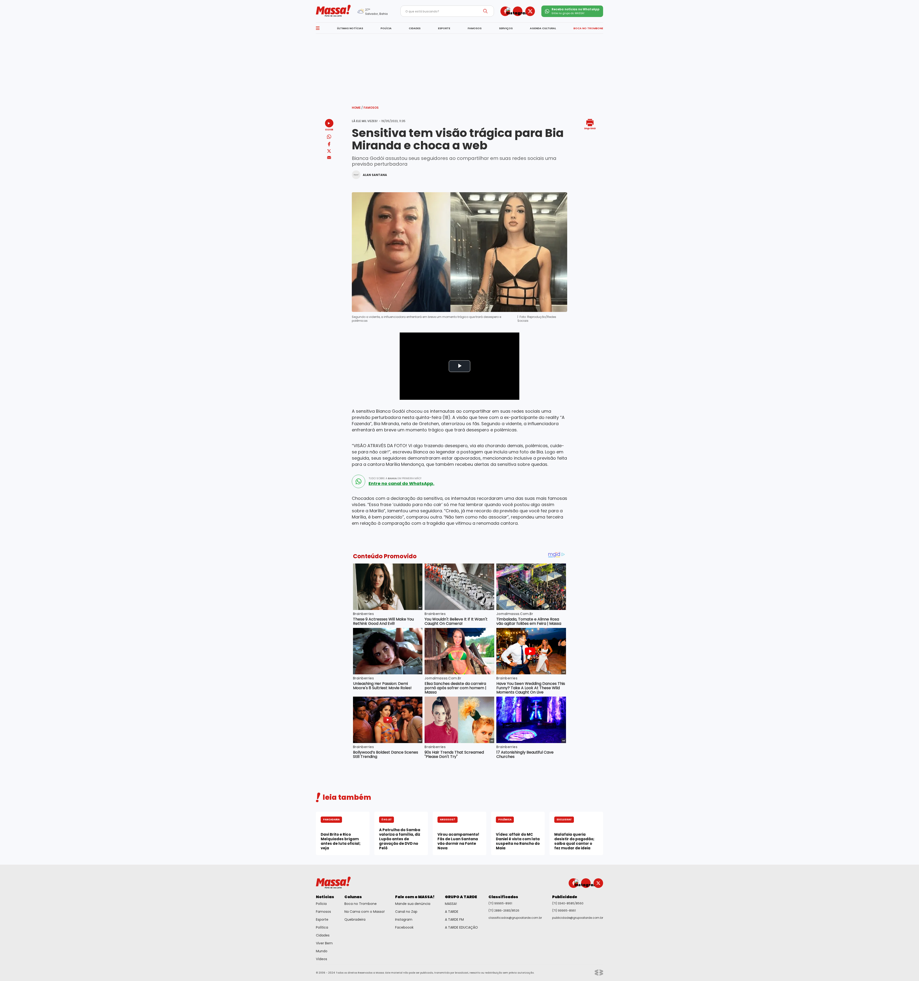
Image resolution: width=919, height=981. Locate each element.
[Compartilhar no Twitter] (329, 151)
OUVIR (329, 129)
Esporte (322, 919)
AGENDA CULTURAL (543, 28)
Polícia (321, 903)
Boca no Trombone (360, 903)
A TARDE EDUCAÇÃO (461, 927)
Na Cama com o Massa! (364, 911)
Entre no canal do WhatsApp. (401, 483)
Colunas (353, 897)
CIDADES (414, 28)
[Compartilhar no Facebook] (329, 145)
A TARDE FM (454, 919)
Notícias (325, 897)
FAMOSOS (475, 28)
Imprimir (590, 128)
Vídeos (321, 959)
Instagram (403, 919)
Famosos (371, 108)
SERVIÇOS (506, 28)
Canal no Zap (406, 911)
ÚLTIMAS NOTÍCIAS (350, 28)
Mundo (321, 951)
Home (357, 108)
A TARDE (451, 911)
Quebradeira (354, 919)
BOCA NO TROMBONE (588, 28)
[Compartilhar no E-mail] (329, 157)
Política (322, 927)
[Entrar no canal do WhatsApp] (358, 481)
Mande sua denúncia (412, 903)
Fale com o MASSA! (415, 897)
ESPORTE (444, 28)
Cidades (323, 935)
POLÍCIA (386, 28)
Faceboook (404, 927)
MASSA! (451, 903)
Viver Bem (324, 943)
